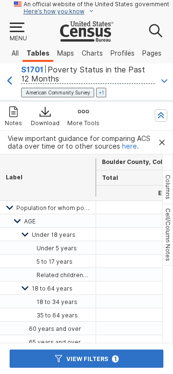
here (129, 146)
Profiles (123, 53)
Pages (151, 53)
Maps (65, 53)
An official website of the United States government (96, 4)
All (15, 53)
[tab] (168, 187)
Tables (37, 53)
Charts (92, 53)
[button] (18, 32)
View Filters (91, 358)
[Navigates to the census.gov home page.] (86, 38)
